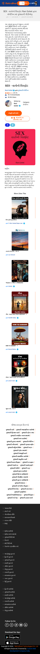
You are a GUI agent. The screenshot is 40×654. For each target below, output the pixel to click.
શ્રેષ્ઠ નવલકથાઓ (10, 534)
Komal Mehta (12, 349)
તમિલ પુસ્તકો (9, 566)
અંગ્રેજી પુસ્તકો (10, 554)
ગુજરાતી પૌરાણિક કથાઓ (20, 477)
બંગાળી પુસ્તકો (9, 572)
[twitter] (16, 625)
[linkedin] (25, 625)
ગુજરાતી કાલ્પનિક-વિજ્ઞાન (20, 486)
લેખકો (7, 540)
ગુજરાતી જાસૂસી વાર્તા (20, 453)
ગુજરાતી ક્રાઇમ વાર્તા (26, 498)
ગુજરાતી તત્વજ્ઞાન (27, 462)
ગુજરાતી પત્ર (26, 468)
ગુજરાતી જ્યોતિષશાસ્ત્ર (14, 495)
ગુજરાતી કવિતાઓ (12, 444)
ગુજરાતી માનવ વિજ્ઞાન (13, 462)
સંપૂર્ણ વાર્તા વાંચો (13, 113)
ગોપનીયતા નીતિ (9, 514)
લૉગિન (34, 3)
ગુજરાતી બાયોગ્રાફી (26, 465)
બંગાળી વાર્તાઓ (9, 601)
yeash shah (11, 380)
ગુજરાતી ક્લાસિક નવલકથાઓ (20, 435)
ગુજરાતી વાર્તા (10, 430)
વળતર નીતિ (8, 520)
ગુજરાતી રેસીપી (14, 468)
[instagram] (11, 625)
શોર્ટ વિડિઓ (8, 543)
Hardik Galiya (12, 317)
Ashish (10, 286)
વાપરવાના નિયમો (10, 517)
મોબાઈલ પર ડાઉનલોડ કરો (18, 118)
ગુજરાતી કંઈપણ (12, 498)
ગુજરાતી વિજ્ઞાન (28, 495)
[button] (23, 3)
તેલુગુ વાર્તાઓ (9, 610)
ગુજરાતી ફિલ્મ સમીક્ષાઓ (20, 474)
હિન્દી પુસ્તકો (9, 557)
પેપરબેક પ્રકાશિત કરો (11, 546)
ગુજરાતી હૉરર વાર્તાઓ (20, 471)
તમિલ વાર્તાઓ (9, 607)
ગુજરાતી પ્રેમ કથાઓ (20, 450)
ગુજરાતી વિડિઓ (10, 537)
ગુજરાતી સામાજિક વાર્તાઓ (20, 456)
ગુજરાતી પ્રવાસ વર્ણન (27, 444)
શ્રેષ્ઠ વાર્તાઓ (9, 531)
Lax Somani (11, 255)
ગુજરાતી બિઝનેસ (13, 489)
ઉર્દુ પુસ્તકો (8, 581)
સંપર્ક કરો (8, 511)
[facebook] (7, 625)
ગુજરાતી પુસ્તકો (9, 560)
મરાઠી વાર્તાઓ (9, 595)
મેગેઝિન (25, 104)
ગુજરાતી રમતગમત (26, 489)
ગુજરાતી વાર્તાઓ (10, 592)
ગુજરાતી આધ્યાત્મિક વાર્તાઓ (25, 430)
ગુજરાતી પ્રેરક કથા (28, 432)
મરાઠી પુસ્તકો (9, 563)
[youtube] (21, 625)
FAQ (6, 523)
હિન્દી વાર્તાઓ (9, 589)
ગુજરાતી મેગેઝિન (23, 90)
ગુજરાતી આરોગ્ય (12, 465)
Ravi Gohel (9, 90)
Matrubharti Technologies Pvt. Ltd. (27, 646)
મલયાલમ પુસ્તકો (10, 575)
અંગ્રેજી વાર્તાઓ (10, 598)
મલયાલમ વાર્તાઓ (10, 604)
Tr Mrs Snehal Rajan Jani (15, 223)
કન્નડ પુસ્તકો (9, 578)
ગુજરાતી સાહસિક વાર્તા (20, 459)
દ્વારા (7, 223)
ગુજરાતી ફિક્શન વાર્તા (12, 432)
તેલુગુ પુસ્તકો (9, 569)
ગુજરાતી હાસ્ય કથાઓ (14, 441)
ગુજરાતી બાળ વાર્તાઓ (20, 438)
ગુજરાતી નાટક (27, 447)
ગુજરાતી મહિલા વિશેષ (14, 447)
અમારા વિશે (8, 508)
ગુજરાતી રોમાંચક (20, 483)
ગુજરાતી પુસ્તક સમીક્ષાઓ (20, 480)
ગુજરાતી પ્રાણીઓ (20, 492)
